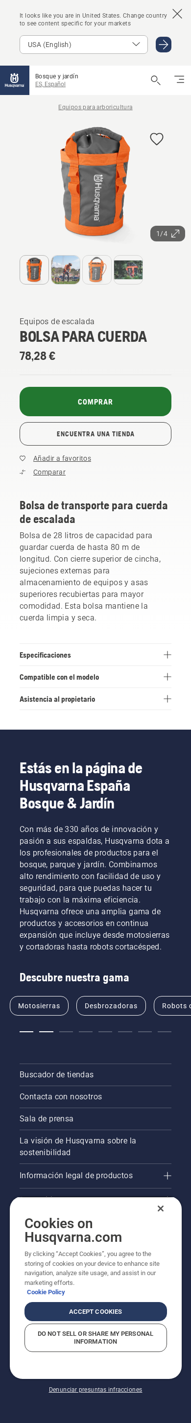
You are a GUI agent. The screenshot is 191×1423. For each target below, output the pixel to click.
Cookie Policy (46, 1292)
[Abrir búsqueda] (155, 80)
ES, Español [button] (50, 84)
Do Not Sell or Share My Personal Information (95, 1337)
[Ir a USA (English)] (163, 44)
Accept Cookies (95, 1311)
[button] (156, 139)
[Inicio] (14, 80)
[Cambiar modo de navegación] (179, 80)
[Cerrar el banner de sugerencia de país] (177, 14)
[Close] (161, 1208)
